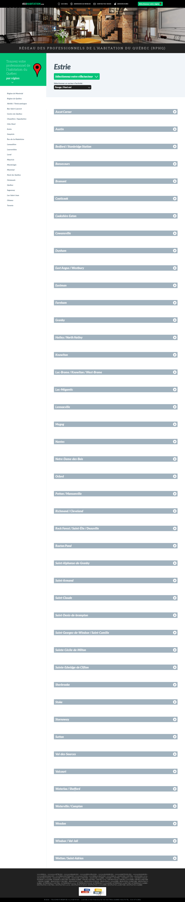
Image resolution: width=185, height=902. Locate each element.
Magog (59, 424)
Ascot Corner (63, 112)
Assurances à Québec (97, 878)
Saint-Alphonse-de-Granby (72, 563)
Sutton (59, 737)
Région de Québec (14, 98)
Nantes (59, 441)
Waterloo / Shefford (67, 789)
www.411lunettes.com (55, 874)
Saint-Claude (63, 598)
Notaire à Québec (44, 881)
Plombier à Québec (75, 879)
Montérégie (11, 165)
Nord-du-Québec (14, 175)
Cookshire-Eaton (65, 216)
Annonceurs (122, 4)
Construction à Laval (63, 885)
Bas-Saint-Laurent (14, 109)
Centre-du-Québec (14, 114)
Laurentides (12, 149)
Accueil (64, 4)
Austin (59, 129)
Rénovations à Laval (76, 881)
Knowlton (61, 355)
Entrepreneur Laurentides (122, 883)
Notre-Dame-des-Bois (69, 459)
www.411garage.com (140, 874)
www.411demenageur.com (45, 876)
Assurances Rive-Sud (44, 878)
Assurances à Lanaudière (61, 878)
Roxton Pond (63, 546)
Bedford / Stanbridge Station (73, 146)
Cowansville (63, 233)
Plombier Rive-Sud (141, 878)
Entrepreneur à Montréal (51, 883)
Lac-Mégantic (64, 389)
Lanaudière (11, 144)
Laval (9, 154)
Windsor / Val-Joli (66, 841)
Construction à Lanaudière (97, 885)
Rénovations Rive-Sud (91, 881)
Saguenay (11, 190)
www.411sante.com (81, 876)
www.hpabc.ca (111, 876)
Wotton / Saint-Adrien (69, 858)
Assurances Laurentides (79, 878)
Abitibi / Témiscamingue (17, 103)
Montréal (10, 170)
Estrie (9, 129)
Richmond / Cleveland (69, 511)
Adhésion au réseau (82, 4)
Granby (60, 320)
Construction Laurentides (116, 885)
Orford (59, 476)
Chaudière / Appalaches (16, 119)
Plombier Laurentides (60, 879)
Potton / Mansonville (68, 493)
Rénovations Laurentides (128, 881)
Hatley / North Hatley (68, 337)
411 (33, 3)
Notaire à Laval (101, 879)
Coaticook (61, 198)
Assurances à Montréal (125, 876)
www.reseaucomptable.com (65, 876)
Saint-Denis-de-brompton (71, 615)
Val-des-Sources (65, 754)
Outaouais (11, 180)
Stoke (58, 702)
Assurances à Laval (140, 876)
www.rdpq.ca (41, 874)
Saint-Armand (64, 580)
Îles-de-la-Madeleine (15, 139)
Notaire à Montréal (88, 879)
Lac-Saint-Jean (13, 195)
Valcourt (60, 771)
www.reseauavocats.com (97, 876)
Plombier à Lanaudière (44, 879)
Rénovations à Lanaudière (109, 881)
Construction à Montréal (46, 885)
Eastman (60, 285)
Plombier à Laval (127, 878)
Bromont (60, 181)
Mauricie (10, 159)
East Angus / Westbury (69, 268)
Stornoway (62, 719)
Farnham (61, 302)
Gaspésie (10, 134)
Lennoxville (62, 407)
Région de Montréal (15, 93)
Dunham (60, 250)
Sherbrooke (62, 684)
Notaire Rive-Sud (112, 879)
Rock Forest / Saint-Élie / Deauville (77, 528)
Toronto (10, 205)
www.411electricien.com (123, 874)
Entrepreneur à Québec (139, 883)
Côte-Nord (11, 124)
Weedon (60, 823)
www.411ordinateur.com (88, 874)
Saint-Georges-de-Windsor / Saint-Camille (82, 632)
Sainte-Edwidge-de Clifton (72, 667)
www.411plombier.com (105, 874)
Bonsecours (62, 164)
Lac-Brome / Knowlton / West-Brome (78, 372)
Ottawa (10, 200)
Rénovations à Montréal (59, 881)
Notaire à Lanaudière (126, 879)
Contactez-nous (104, 4)
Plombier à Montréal (113, 878)
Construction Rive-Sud (79, 885)
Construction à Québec (134, 885)
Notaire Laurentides (141, 879)
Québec (10, 185)
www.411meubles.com (71, 874)
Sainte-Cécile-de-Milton (70, 650)
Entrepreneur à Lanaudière (102, 883)
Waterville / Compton (69, 806)
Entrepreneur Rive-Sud (84, 883)
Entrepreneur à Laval (68, 883)
